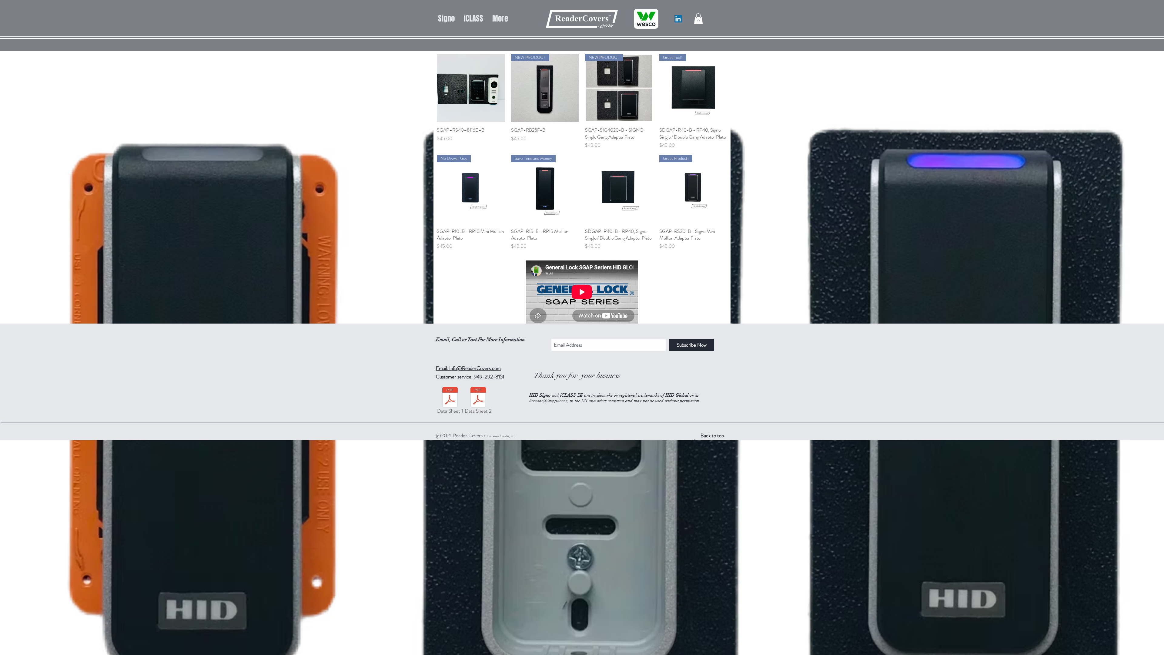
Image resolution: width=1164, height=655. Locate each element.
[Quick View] (471, 88)
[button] (698, 18)
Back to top (712, 435)
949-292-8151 (489, 376)
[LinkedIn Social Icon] (678, 18)
